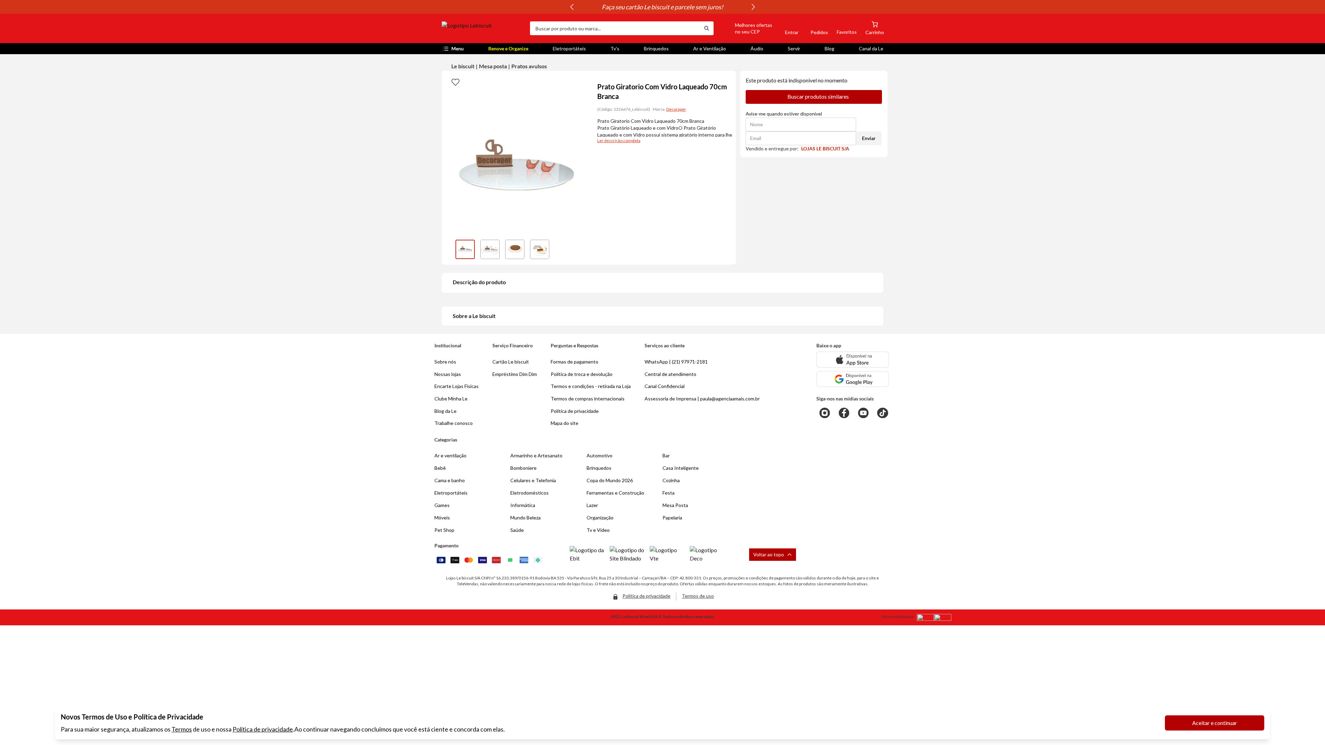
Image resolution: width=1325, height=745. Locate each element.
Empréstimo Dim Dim (514, 374)
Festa (668, 493)
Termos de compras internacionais (588, 398)
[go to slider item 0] (465, 249)
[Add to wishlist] (455, 81)
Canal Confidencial (665, 386)
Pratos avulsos (529, 66)
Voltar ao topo (768, 554)
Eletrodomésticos (529, 493)
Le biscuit (462, 66)
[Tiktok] (882, 413)
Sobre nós (445, 362)
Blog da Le (445, 411)
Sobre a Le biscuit (474, 315)
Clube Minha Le (451, 398)
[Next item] (753, 7)
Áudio (756, 48)
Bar (666, 455)
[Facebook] (844, 413)
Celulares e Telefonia (533, 480)
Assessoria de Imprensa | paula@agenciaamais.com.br (702, 398)
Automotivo (599, 455)
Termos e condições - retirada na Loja (591, 386)
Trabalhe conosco (453, 423)
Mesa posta (493, 66)
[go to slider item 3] (539, 249)
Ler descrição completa (618, 140)
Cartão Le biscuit (510, 362)
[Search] (707, 28)
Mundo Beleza (525, 517)
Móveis (442, 517)
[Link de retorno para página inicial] (483, 28)
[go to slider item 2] (514, 249)
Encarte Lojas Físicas (456, 386)
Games (442, 505)
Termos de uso (698, 596)
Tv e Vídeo (598, 530)
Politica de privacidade (575, 411)
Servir (794, 48)
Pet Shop (444, 530)
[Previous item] (572, 7)
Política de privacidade (263, 729)
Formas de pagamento (574, 362)
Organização (600, 517)
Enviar (869, 138)
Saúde (517, 530)
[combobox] (615, 28)
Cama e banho (449, 480)
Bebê (440, 468)
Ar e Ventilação (709, 48)
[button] (745, 28)
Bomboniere (523, 468)
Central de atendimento (670, 374)
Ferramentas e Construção (615, 493)
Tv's (614, 48)
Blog (829, 48)
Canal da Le (871, 48)
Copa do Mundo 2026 (610, 480)
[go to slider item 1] (490, 249)
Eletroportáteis (569, 48)
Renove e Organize (508, 48)
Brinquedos (656, 48)
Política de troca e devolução (581, 374)
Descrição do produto (479, 282)
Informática (522, 505)
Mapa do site (564, 423)
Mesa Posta (675, 505)
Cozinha (671, 480)
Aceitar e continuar (1214, 722)
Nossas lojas (447, 374)
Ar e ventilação (450, 455)
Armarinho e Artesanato (536, 455)
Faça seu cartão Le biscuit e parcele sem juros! (662, 7)
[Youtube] (863, 413)
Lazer (592, 505)
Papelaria (672, 517)
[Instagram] (824, 413)
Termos (181, 729)
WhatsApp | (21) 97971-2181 (676, 362)
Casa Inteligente (680, 468)
